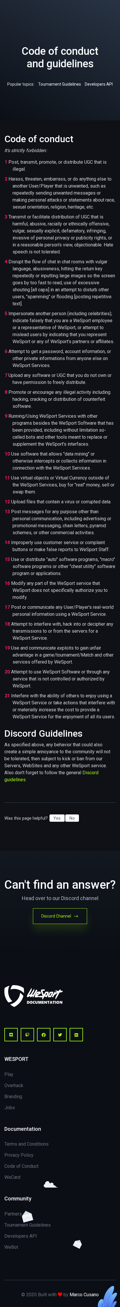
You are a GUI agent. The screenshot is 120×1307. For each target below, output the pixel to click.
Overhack (13, 1085)
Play (8, 1074)
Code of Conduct (21, 1166)
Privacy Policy (18, 1155)
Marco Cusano (84, 1294)
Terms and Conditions (26, 1144)
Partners (13, 1214)
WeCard (12, 1177)
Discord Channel (56, 916)
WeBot (11, 1247)
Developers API (99, 84)
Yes (57, 818)
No (72, 818)
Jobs (9, 1107)
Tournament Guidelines (59, 84)
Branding (13, 1096)
